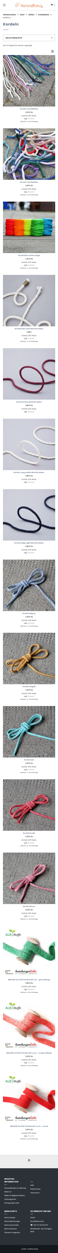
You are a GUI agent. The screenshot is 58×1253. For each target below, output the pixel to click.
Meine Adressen (10, 1228)
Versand (31, 118)
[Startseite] (29, 5)
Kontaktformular (37, 1221)
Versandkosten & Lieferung (15, 1188)
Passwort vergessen (12, 1232)
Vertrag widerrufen (11, 1203)
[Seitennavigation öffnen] (8, 5)
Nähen (31, 14)
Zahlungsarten (10, 1199)
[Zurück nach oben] (29, 1162)
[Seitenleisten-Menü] (53, 52)
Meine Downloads (11, 1225)
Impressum (35, 1192)
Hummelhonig (9, 14)
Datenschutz (35, 1189)
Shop (22, 14)
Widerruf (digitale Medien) (14, 1195)
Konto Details (9, 1217)
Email (32, 1217)
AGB (32, 1185)
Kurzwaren (43, 14)
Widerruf (7, 1191)
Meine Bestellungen (12, 1221)
